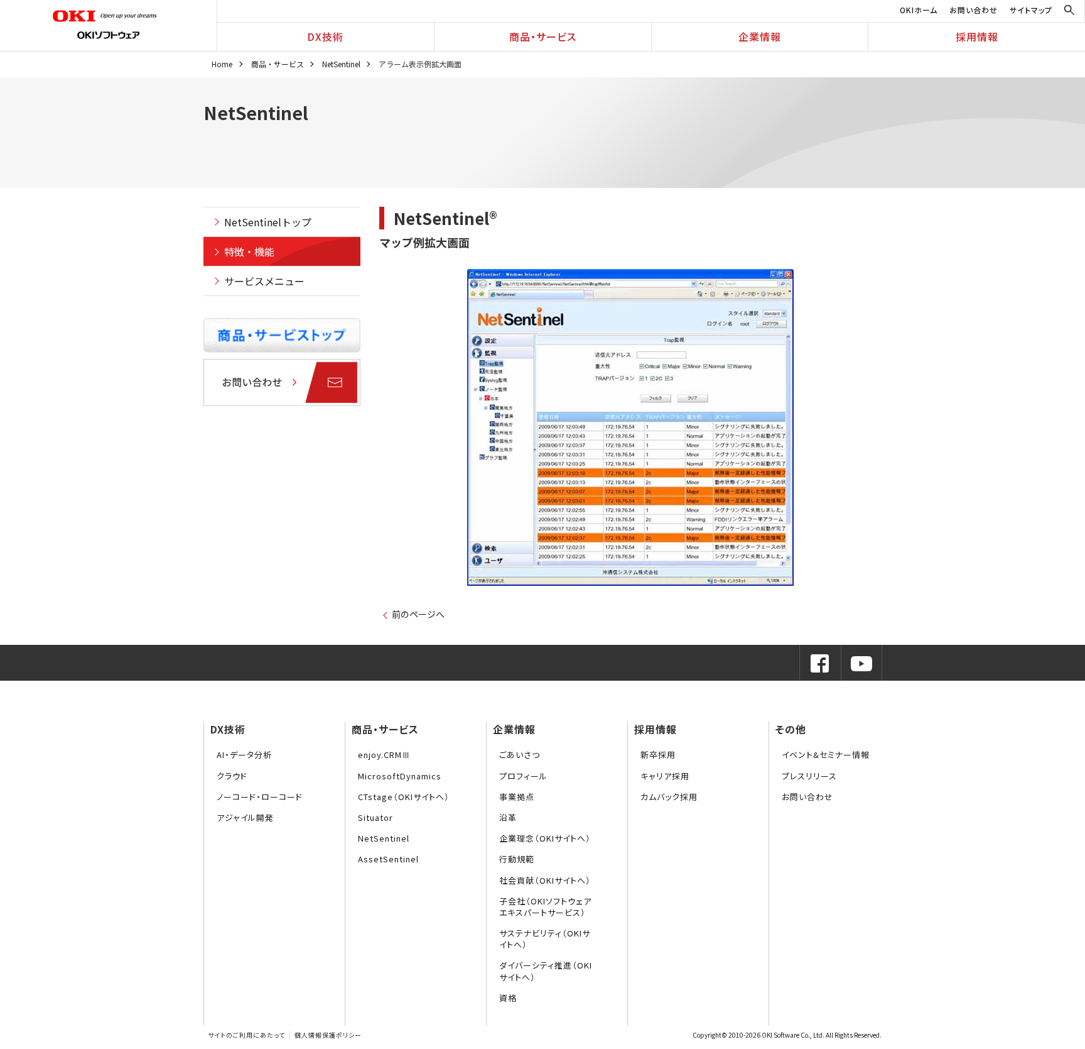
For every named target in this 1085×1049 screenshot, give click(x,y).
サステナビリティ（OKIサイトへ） (544, 938)
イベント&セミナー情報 (826, 755)
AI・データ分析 (244, 755)
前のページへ (418, 614)
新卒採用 (658, 755)
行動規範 (516, 859)
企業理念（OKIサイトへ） (545, 838)
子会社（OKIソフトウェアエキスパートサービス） (545, 906)
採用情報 (977, 36)
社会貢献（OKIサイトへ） (545, 880)
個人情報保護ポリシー (328, 1035)
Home (222, 63)
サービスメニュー (264, 280)
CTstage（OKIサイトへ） (404, 797)
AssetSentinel (388, 859)
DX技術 (325, 36)
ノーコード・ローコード (260, 797)
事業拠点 (516, 797)
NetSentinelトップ (267, 221)
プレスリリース (809, 776)
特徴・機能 (249, 251)
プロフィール (523, 776)
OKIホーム (918, 9)
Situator (375, 817)
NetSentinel (341, 63)
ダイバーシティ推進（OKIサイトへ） (545, 970)
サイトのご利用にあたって (246, 1035)
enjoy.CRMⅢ (384, 755)
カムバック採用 (669, 797)
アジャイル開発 (245, 817)
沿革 (508, 817)
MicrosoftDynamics (399, 776)
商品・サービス (542, 36)
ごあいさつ (519, 755)
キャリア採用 (664, 776)
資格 (508, 998)
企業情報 (759, 36)
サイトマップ (1031, 9)
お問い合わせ (973, 9)
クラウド (232, 776)
